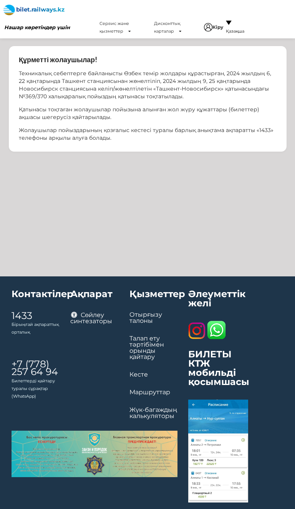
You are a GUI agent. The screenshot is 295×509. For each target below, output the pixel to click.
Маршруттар (149, 392)
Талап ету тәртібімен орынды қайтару (146, 347)
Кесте (138, 375)
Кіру (217, 27)
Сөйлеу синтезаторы (91, 318)
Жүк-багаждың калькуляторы (153, 413)
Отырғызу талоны (145, 318)
